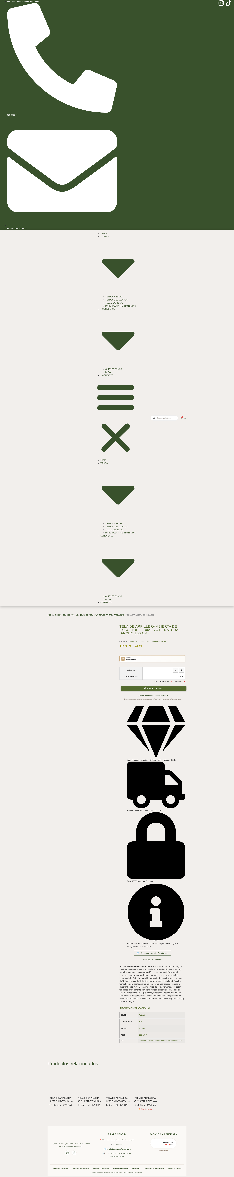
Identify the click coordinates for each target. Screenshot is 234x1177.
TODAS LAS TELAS (114, 303)
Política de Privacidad (120, 1169)
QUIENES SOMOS (113, 369)
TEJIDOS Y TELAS (113, 297)
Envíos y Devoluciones (81, 1169)
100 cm (142, 1028)
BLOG (108, 372)
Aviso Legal (136, 1169)
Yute (140, 1022)
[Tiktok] (228, 3)
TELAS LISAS (146, 641)
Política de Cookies (174, 1169)
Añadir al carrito (153, 688)
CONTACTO (107, 375)
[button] (116, 418)
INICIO (105, 233)
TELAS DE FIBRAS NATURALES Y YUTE (96, 615)
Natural (142, 1015)
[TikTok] (74, 1152)
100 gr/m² (143, 1035)
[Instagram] (221, 3)
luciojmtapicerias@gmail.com (118, 1149)
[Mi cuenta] (185, 418)
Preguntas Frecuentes (101, 1169)
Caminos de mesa (146, 1041)
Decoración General (162, 1041)
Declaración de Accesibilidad (154, 1169)
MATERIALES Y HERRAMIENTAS (120, 306)
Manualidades (176, 1041)
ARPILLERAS (119, 615)
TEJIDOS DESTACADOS (116, 300)
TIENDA (58, 615)
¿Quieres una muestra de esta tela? (152, 695)
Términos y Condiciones (61, 1169)
